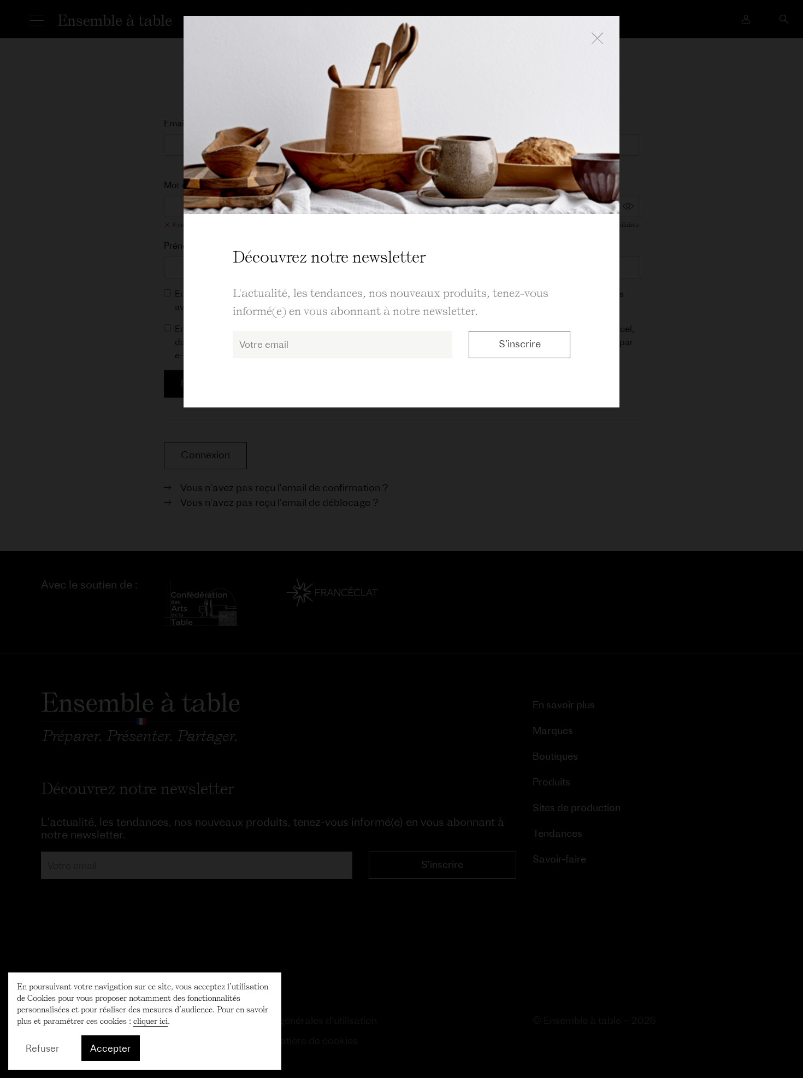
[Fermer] (597, 39)
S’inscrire (520, 343)
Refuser (43, 1048)
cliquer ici (150, 1021)
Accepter (110, 1048)
